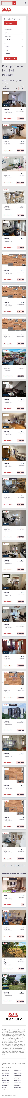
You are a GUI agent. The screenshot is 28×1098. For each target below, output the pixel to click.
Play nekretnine (5, 1082)
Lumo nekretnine (17, 1089)
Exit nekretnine (17, 1080)
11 (21, 865)
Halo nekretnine (17, 1075)
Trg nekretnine (17, 1083)
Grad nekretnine (5, 1070)
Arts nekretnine (5, 1085)
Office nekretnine (5, 1075)
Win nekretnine (17, 1078)
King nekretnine (5, 1083)
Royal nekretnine (5, 1073)
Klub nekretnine (5, 1077)
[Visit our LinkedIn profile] (18, 1019)
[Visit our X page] (15, 1019)
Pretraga (8, 58)
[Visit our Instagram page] (10, 1019)
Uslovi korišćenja (19, 1021)
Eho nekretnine (17, 1077)
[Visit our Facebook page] (7, 1019)
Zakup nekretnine (17, 1087)
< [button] (3, 865)
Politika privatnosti (9, 1021)
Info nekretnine (17, 1072)
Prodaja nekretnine (6, 1089)
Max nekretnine (17, 1082)
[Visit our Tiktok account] (21, 1019)
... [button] (13, 865)
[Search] (14, 3)
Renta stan (4, 1087)
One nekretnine (17, 1085)
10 (18, 865)
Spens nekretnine (5, 1078)
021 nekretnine (5, 1072)
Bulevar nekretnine (18, 1073)
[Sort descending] (22, 88)
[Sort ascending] (20, 88)
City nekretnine (17, 1070)
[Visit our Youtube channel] (12, 1019)
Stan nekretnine (5, 1080)
